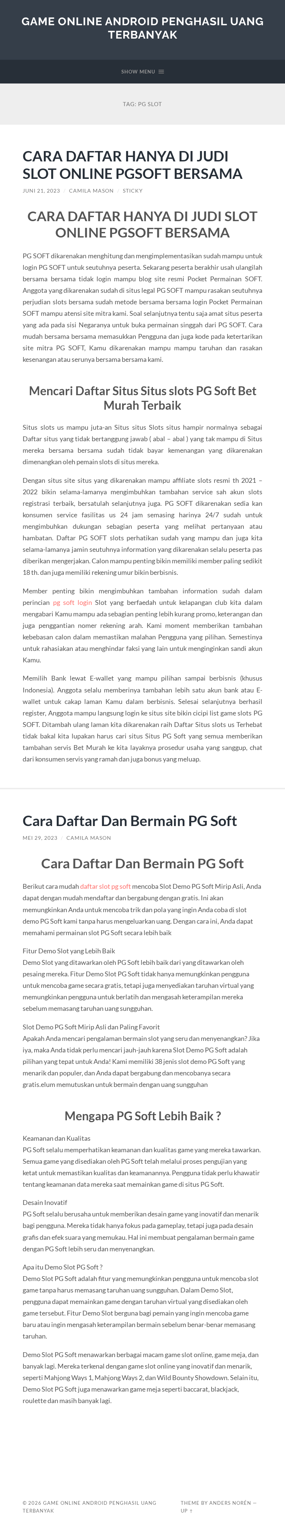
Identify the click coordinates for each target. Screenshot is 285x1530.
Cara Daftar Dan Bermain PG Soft (130, 820)
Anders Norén (230, 1503)
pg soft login (72, 602)
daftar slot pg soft (105, 886)
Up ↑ (187, 1511)
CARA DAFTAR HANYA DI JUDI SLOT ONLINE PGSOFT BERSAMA (133, 164)
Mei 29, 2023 (40, 838)
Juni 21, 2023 (41, 191)
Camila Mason (91, 191)
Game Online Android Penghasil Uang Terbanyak (143, 28)
